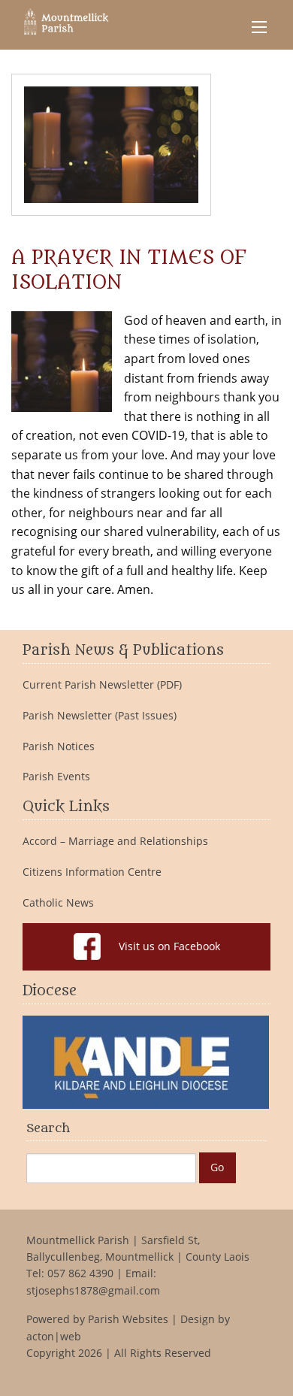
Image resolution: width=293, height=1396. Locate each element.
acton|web (53, 1336)
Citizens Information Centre (92, 872)
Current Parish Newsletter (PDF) (102, 685)
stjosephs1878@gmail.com (93, 1290)
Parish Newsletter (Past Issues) (100, 715)
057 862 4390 (80, 1273)
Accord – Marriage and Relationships (115, 841)
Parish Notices (59, 746)
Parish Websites (128, 1319)
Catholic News (58, 903)
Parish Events (56, 776)
